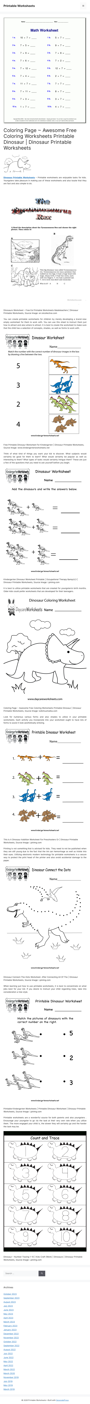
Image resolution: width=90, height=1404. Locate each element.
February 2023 (10, 1326)
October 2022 (10, 1342)
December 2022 (11, 1334)
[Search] (42, 1273)
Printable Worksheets (19, 6)
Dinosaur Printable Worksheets (19, 177)
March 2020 (9, 1373)
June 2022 (8, 1357)
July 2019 (8, 1381)
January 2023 (10, 1330)
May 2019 (8, 1385)
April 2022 (8, 1365)
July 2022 (8, 1353)
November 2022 (11, 1338)
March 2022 (9, 1369)
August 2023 (10, 1302)
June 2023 (9, 1310)
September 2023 (11, 1298)
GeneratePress (62, 1400)
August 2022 (10, 1349)
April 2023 (8, 1318)
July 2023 (8, 1306)
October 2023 (10, 1294)
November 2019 (11, 1377)
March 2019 (9, 1389)
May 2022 (8, 1361)
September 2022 (11, 1345)
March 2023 (9, 1322)
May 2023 (8, 1314)
